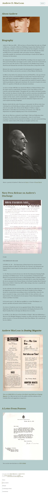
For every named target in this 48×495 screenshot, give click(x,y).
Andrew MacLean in (21, 330)
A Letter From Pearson (14, 408)
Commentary (5, 491)
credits (18, 475)
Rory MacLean (13, 473)
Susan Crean (22, 473)
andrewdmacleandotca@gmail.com (15, 476)
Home (3, 479)
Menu (42, 3)
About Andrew (5, 482)
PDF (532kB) (23, 463)
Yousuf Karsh (38, 182)
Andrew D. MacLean (13, 3)
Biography (7, 40)
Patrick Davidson (8, 475)
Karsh (27, 182)
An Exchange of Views (7, 488)
